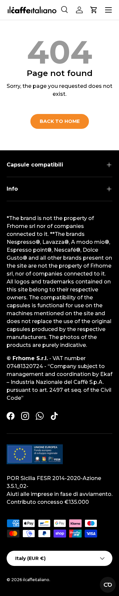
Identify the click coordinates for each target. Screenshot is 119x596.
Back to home (60, 121)
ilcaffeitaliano (36, 579)
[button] (94, 10)
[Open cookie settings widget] (108, 585)
